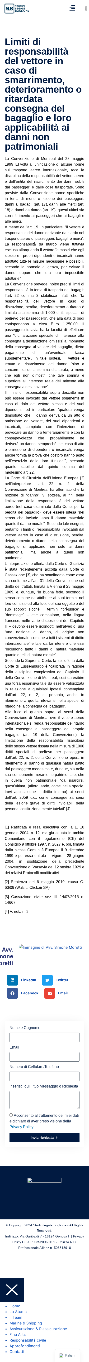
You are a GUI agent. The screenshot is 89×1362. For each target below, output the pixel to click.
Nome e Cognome (24, 1028)
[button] (23, 980)
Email (14, 1047)
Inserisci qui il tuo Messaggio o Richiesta (43, 1086)
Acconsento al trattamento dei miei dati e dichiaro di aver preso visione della (44, 1121)
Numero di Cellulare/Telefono (34, 1067)
